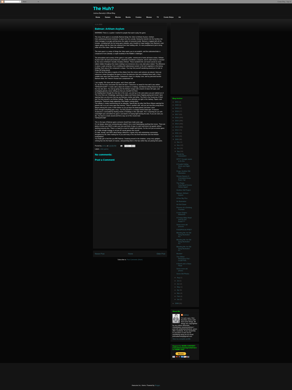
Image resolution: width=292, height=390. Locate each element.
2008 (177, 303)
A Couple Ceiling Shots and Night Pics (183, 166)
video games (104, 149)
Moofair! (179, 254)
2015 (177, 121)
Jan (178, 299)
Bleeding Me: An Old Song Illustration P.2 (183, 241)
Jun (178, 284)
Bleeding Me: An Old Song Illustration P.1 (183, 248)
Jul (178, 281)
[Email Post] (121, 146)
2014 (177, 124)
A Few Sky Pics (181, 198)
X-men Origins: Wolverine (181, 213)
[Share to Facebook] (132, 146)
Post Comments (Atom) (134, 259)
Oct (178, 148)
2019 (177, 108)
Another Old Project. (183, 190)
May (178, 287)
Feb (178, 296)
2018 (177, 111)
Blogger (157, 385)
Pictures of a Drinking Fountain (184, 208)
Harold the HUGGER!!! (181, 155)
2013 (177, 127)
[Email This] (125, 146)
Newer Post (99, 254)
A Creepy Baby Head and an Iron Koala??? (184, 219)
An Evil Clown (181, 204)
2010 (177, 136)
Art (180, 17)
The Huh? (103, 8)
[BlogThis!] (127, 146)
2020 (177, 105)
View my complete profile (181, 339)
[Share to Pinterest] (134, 146)
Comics (138, 17)
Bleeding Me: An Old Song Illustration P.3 (183, 235)
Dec (178, 142)
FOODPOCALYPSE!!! (184, 230)
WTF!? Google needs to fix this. (184, 160)
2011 (177, 133)
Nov (178, 145)
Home (98, 17)
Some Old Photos (182, 274)
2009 (177, 139)
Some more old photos (182, 270)
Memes (149, 17)
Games (107, 17)
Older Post (161, 254)
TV (158, 17)
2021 (177, 102)
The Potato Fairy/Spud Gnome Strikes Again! (184, 185)
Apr (178, 290)
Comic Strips (169, 17)
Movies (118, 17)
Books (128, 17)
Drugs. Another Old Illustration (183, 172)
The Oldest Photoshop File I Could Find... (183, 258)
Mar (178, 293)
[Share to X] (130, 146)
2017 (177, 114)
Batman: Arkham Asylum (182, 194)
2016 (177, 117)
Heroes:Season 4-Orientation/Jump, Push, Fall (183, 178)
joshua (186, 315)
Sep (178, 151)
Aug (178, 277)
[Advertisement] (130, 231)
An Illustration (181, 201)
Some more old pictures (182, 225)
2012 (177, 130)
